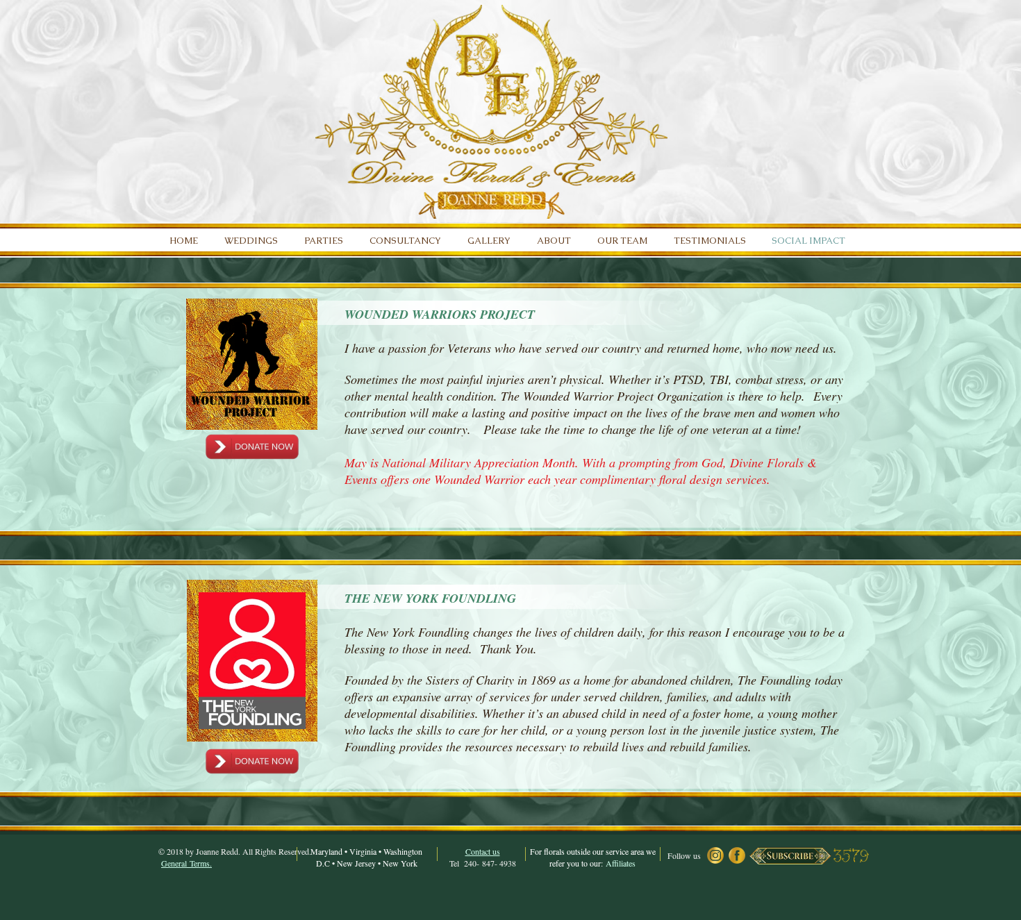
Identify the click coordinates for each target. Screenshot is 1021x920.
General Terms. (186, 863)
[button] (790, 856)
